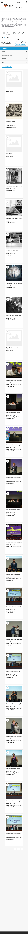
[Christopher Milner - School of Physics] (14, 305)
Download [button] (8, 33)
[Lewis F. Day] (14, 79)
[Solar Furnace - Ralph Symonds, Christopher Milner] (14, 273)
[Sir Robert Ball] (14, 143)
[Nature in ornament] (14, 111)
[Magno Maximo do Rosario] (14, 338)
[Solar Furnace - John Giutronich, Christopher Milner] (14, 240)
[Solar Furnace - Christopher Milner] (14, 176)
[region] (14, 58)
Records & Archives (19, 8)
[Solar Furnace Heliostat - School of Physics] (14, 208)
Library (18, 2)
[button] (14, 33)
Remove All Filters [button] (20, 44)
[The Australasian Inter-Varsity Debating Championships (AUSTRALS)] (14, 370)
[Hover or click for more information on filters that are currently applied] (25, 42)
